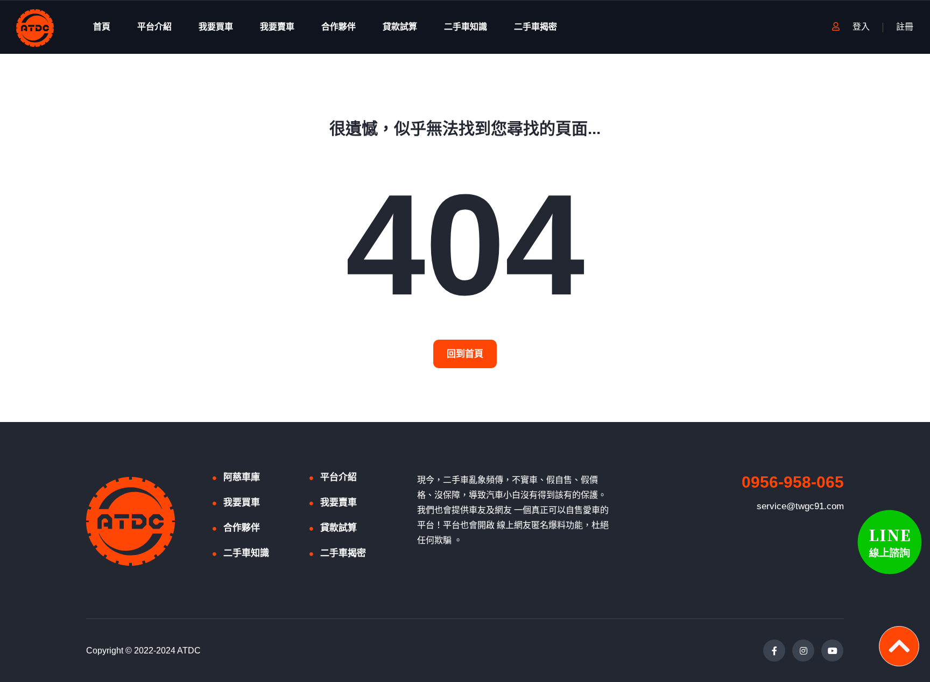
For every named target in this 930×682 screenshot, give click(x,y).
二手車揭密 (535, 26)
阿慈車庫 (241, 477)
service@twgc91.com (800, 506)
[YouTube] (832, 650)
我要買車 (216, 26)
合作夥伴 (338, 26)
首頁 (101, 26)
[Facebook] (774, 650)
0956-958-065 (793, 482)
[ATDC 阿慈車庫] (35, 27)
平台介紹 (154, 26)
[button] (465, 354)
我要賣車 (277, 26)
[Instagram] (803, 650)
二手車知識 (465, 26)
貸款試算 (400, 26)
